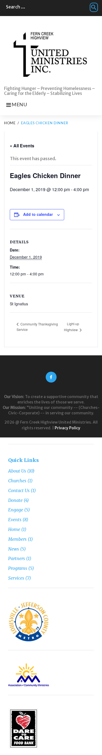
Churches (17, 480)
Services (16, 578)
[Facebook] (51, 377)
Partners (16, 558)
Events (14, 519)
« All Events (22, 145)
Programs (17, 568)
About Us (17, 471)
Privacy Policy (67, 427)
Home (10, 123)
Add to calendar (38, 214)
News (13, 549)
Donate (15, 500)
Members (17, 539)
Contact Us (19, 490)
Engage (15, 509)
